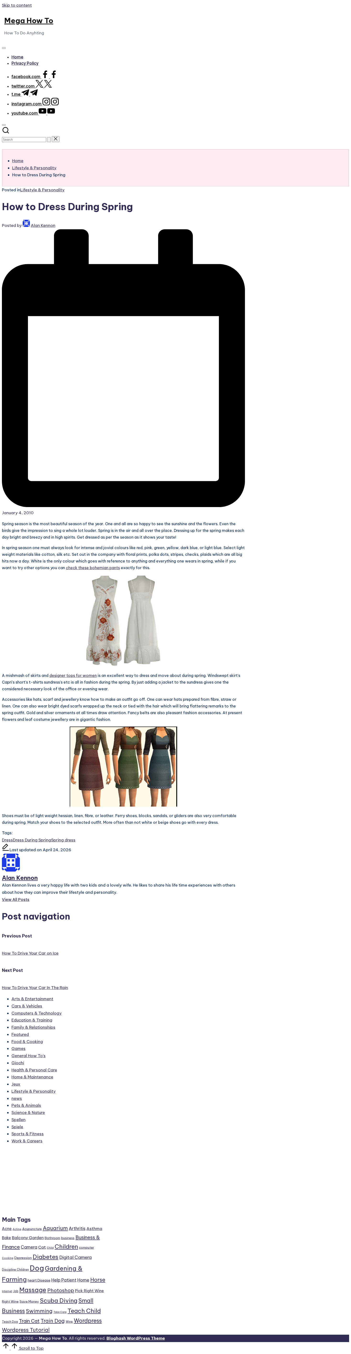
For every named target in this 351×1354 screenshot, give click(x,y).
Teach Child (84, 1311)
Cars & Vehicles (26, 1006)
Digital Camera (75, 1257)
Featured (20, 1034)
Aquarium (55, 1228)
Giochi (17, 1062)
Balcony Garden (28, 1237)
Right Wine (10, 1301)
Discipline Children (15, 1269)
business (67, 1238)
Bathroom (52, 1238)
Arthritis (77, 1228)
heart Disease (39, 1280)
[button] (49, 139)
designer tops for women (73, 675)
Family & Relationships (33, 1027)
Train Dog (53, 1320)
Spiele (17, 1126)
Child (50, 1247)
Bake (6, 1237)
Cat (42, 1247)
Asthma (94, 1228)
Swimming (39, 1311)
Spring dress (63, 840)
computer (86, 1247)
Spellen (18, 1119)
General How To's (28, 1055)
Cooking (7, 1258)
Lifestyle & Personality (42, 190)
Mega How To (28, 20)
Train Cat (29, 1321)
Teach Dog (10, 1321)
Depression (23, 1258)
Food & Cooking (27, 1041)
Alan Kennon (20, 877)
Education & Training (31, 1020)
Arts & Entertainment (32, 998)
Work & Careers (27, 1141)
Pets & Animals (26, 1105)
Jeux (15, 1084)
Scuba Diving (58, 1300)
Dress (7, 840)
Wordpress (88, 1320)
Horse (97, 1279)
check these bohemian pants (93, 567)
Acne (7, 1228)
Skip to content (17, 5)
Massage (32, 1290)
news (16, 1098)
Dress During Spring (32, 840)
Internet (7, 1291)
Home (83, 1280)
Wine (69, 1321)
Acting (17, 1229)
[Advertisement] (54, 1182)
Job (15, 1291)
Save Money (29, 1301)
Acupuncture (32, 1229)
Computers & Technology (36, 1013)
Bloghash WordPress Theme (135, 1338)
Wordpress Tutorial (26, 1330)
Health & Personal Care (34, 1070)
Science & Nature (28, 1112)
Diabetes (45, 1257)
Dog (37, 1268)
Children (66, 1246)
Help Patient (63, 1280)
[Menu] (4, 48)
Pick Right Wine (89, 1290)
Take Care (60, 1312)
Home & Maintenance (32, 1077)
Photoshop (60, 1290)
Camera (29, 1247)
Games (18, 1048)
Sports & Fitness (27, 1133)
